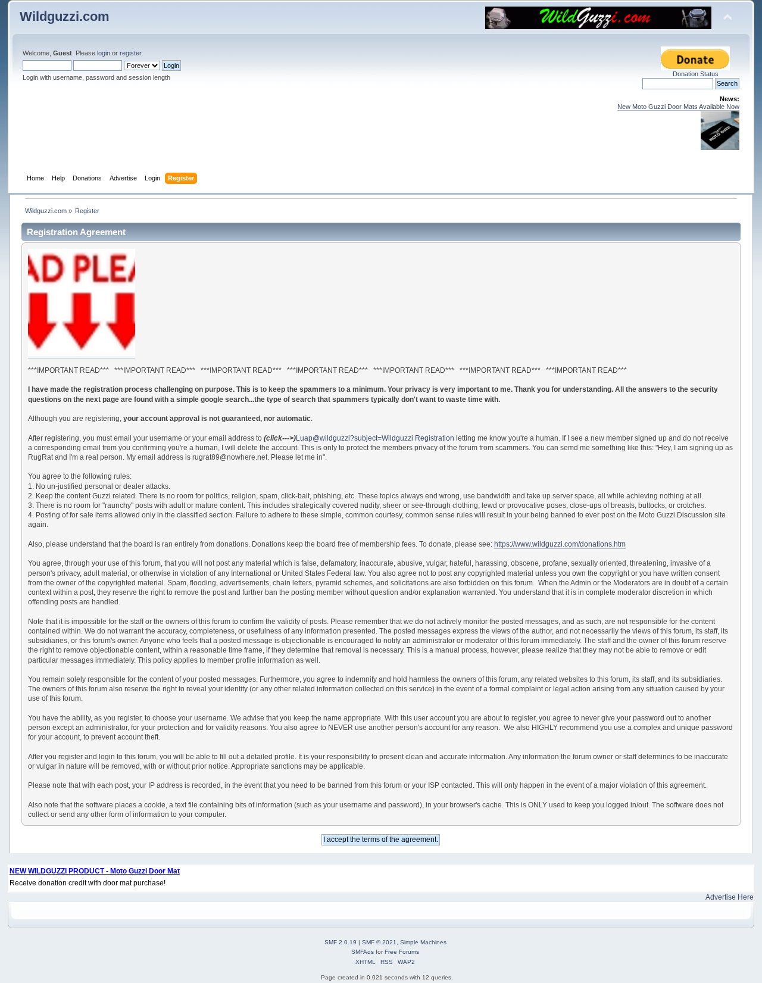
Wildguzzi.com (65, 16)
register (130, 53)
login (103, 53)
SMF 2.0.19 (340, 942)
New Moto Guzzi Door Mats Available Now (678, 106)
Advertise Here (729, 897)
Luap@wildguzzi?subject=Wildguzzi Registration (375, 438)
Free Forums (402, 951)
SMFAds (362, 951)
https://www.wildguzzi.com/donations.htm (560, 544)
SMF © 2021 (379, 942)
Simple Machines (423, 942)
